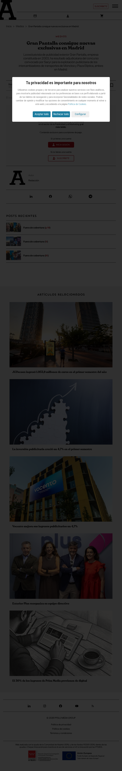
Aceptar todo (42, 114)
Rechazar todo (61, 114)
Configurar (80, 114)
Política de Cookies (77, 104)
